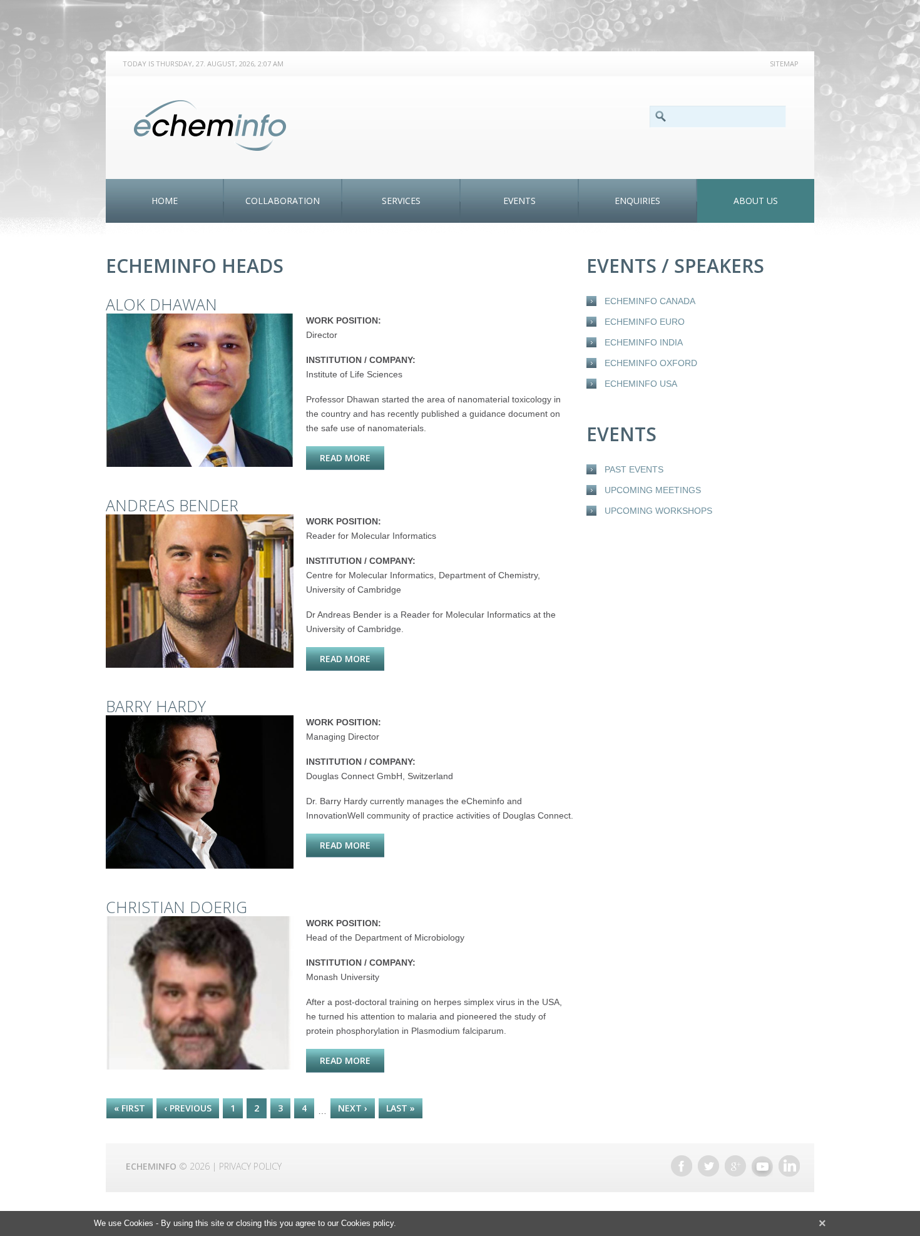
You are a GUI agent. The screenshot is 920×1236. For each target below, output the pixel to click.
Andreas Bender (172, 505)
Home (164, 201)
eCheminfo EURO (645, 322)
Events (519, 201)
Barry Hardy (156, 706)
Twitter (708, 1166)
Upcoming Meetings (653, 490)
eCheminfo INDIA (644, 342)
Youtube (762, 1166)
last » (400, 1108)
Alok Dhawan (161, 304)
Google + (735, 1166)
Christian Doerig (176, 906)
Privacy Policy (250, 1166)
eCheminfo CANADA (650, 301)
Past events (634, 469)
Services (401, 201)
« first (129, 1108)
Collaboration (282, 201)
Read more (352, 458)
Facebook (681, 1166)
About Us (755, 201)
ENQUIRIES (637, 201)
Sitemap (784, 63)
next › (352, 1108)
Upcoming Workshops (658, 511)
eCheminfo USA (641, 384)
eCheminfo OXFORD (651, 363)
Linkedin (789, 1166)
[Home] (210, 125)
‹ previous (188, 1108)
